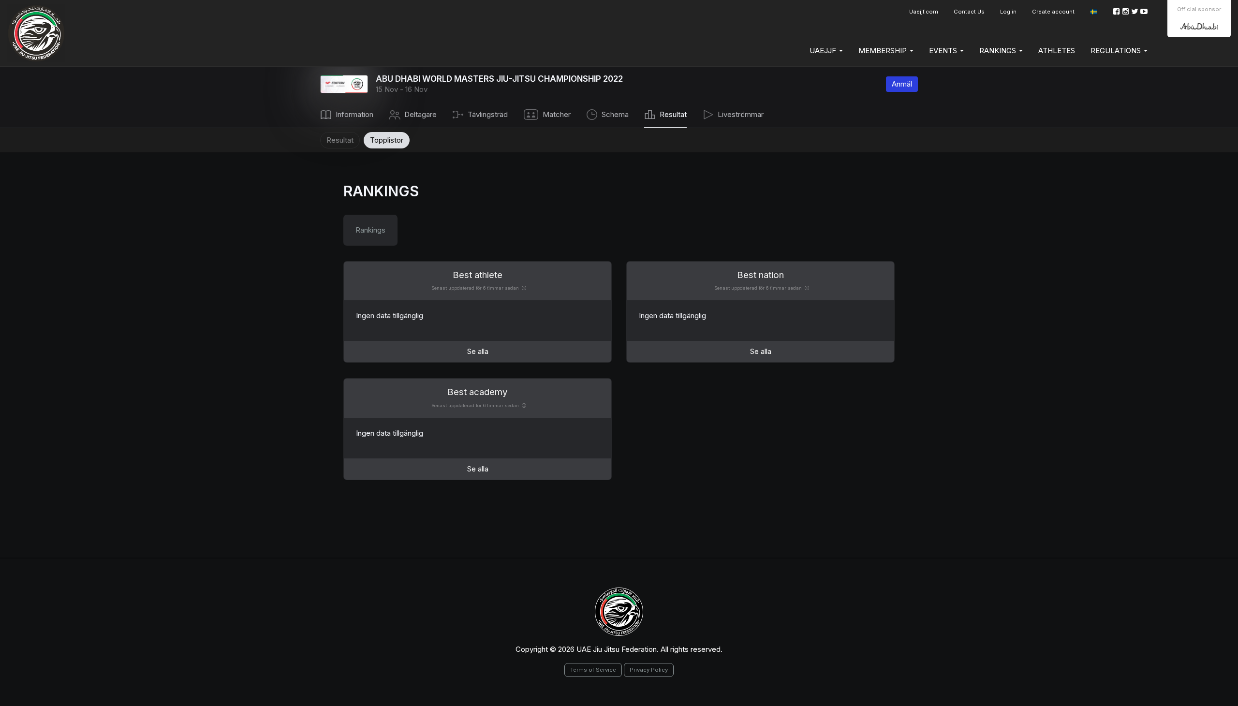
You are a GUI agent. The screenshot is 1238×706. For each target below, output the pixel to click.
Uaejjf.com (923, 11)
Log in (1008, 11)
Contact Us (969, 11)
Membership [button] (883, 50)
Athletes (1056, 50)
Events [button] (944, 50)
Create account (1053, 11)
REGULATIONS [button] (1117, 50)
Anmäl (902, 83)
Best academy (477, 391)
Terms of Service (593, 669)
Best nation (760, 274)
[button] (1093, 12)
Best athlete (477, 274)
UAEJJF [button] (824, 50)
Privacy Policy (649, 669)
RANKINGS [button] (998, 50)
